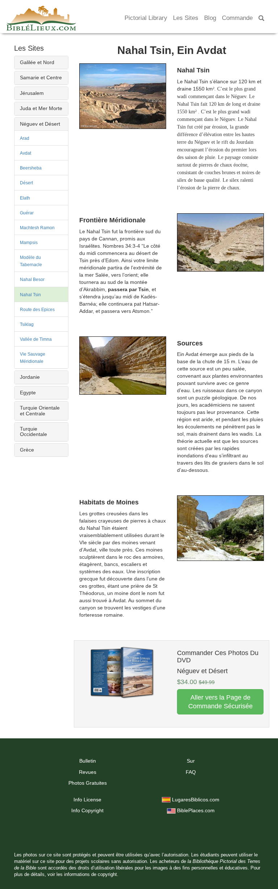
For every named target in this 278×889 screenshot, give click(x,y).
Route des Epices (37, 309)
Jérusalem (32, 93)
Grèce (27, 450)
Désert (26, 182)
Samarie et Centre (41, 77)
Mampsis (29, 242)
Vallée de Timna (36, 339)
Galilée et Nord (37, 62)
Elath (25, 198)
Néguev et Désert (40, 124)
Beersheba (31, 168)
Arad (24, 138)
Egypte (28, 392)
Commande (237, 17)
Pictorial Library (146, 17)
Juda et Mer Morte (41, 108)
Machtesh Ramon (37, 227)
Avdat (25, 153)
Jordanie (30, 377)
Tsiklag (27, 324)
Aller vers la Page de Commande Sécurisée (220, 702)
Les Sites (185, 17)
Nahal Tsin (30, 294)
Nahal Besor (32, 279)
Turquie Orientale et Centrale (40, 410)
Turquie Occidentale (33, 431)
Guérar (27, 212)
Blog (210, 17)
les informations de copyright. (87, 874)
